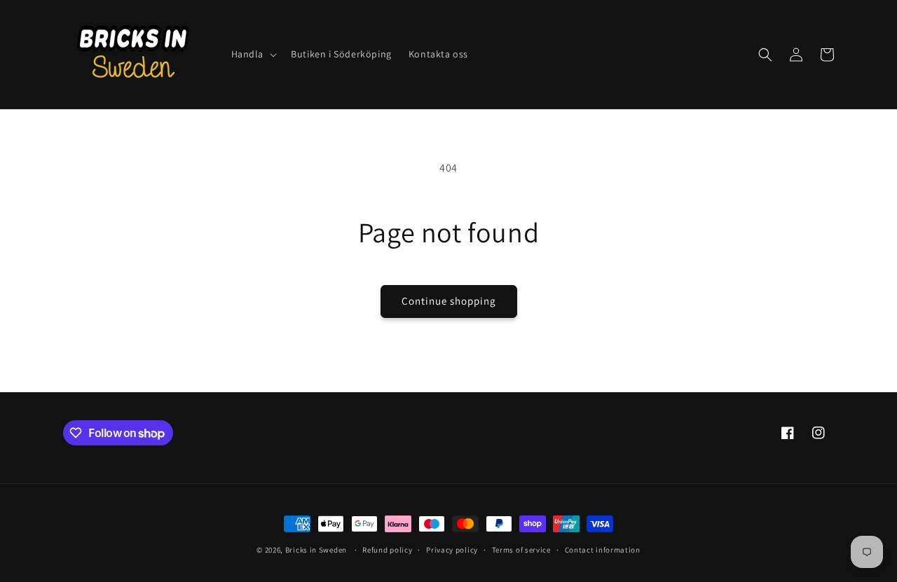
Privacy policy (452, 550)
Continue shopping (449, 300)
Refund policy (387, 550)
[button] (253, 54)
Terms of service (521, 550)
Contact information (603, 550)
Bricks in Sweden (316, 550)
